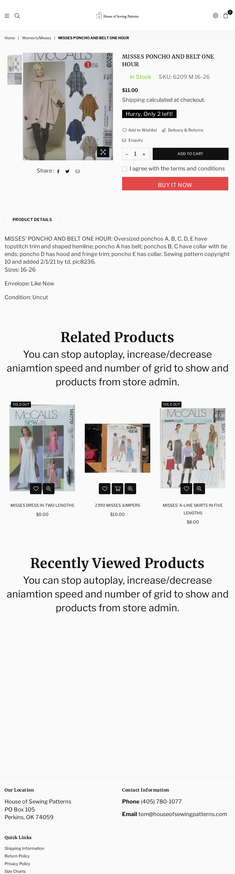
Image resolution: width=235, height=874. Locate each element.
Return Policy (17, 855)
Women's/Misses (36, 38)
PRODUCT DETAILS (32, 219)
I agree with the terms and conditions (177, 168)
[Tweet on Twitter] (67, 170)
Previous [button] (28, 106)
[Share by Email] (77, 170)
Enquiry (135, 140)
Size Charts (15, 871)
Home (10, 38)
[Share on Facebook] (58, 170)
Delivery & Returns (185, 130)
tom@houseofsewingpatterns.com (182, 814)
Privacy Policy (17, 863)
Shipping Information (24, 848)
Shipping (133, 100)
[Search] (17, 15)
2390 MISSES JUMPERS (42, 505)
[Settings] (215, 15)
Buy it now (175, 185)
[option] (68, 106)
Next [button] (107, 106)
